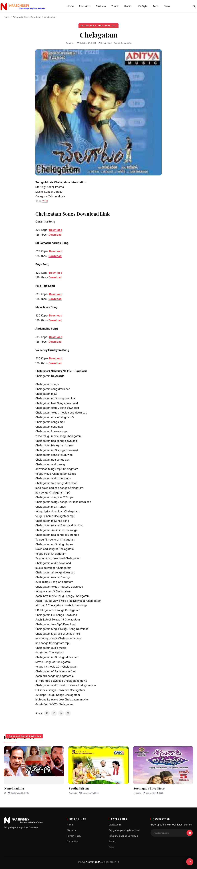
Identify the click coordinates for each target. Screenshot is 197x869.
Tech (155, 6)
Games (112, 841)
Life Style (142, 6)
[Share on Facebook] (54, 713)
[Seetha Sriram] (98, 765)
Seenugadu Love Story (149, 788)
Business (101, 6)
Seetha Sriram (79, 788)
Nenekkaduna (14, 788)
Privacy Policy (74, 836)
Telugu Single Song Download (124, 830)
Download (55, 229)
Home (70, 6)
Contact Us (72, 841)
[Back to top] (189, 861)
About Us (71, 830)
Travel (115, 6)
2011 (45, 201)
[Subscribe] (190, 833)
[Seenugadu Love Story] (163, 765)
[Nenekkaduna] (34, 765)
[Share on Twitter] (47, 713)
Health (127, 6)
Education (84, 6)
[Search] (194, 6)
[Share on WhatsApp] (68, 713)
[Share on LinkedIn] (61, 713)
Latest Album (115, 824)
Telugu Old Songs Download (26, 17)
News (167, 6)
